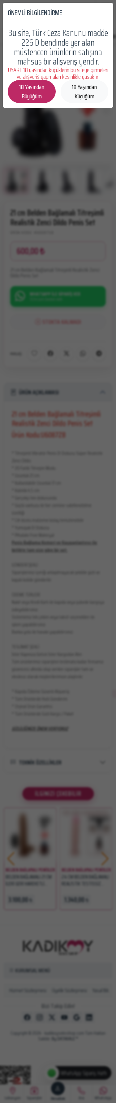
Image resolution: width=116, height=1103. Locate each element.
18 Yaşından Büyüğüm (31, 91)
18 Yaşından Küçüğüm (84, 91)
